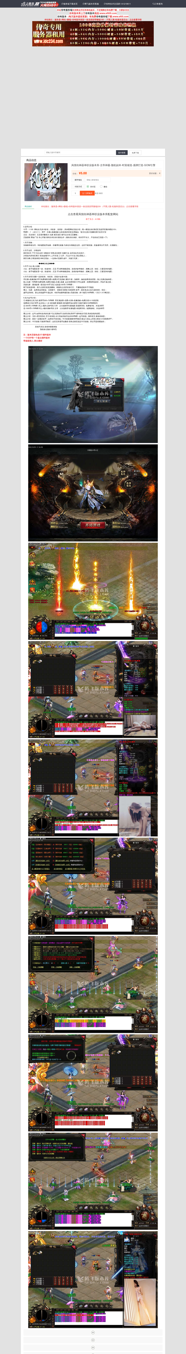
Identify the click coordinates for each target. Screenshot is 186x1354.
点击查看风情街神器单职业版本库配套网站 (93, 214)
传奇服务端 (66, 10)
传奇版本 (89, 13)
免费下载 (135, 152)
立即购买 (87, 193)
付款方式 (78, 186)
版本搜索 (121, 152)
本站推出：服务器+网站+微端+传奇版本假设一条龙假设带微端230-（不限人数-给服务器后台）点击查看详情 (89, 206)
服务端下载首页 (69, 3)
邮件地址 (78, 179)
